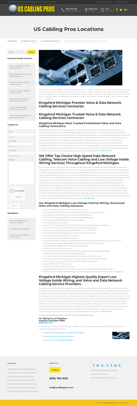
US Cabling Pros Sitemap (19, 229)
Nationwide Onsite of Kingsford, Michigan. (58, 336)
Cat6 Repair (98, 92)
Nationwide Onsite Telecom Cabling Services (20, 75)
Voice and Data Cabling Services (75, 90)
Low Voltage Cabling (74, 94)
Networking (74, 96)
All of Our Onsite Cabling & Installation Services (20, 116)
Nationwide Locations (121, 2)
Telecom (113, 96)
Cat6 (67, 92)
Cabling (90, 90)
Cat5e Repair (52, 92)
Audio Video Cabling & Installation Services (18, 108)
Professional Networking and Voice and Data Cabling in (59, 315)
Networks (82, 96)
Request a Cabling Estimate (104, 2)
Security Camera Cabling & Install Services (20, 92)
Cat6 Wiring (106, 92)
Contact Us (14, 205)
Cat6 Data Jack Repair (86, 92)
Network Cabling (93, 94)
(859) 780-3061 (106, 150)
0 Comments (49, 99)
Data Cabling (115, 92)
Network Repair (65, 96)
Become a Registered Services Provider (18, 222)
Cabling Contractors (100, 90)
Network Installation (52, 96)
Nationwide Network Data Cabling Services (20, 67)
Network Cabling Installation (109, 94)
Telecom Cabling (122, 96)
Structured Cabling (104, 96)
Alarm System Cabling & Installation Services (19, 100)
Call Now (54, 370)
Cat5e (109, 90)
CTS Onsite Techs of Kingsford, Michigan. (58, 340)
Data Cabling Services (51, 94)
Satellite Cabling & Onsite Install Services (20, 83)
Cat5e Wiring (61, 92)
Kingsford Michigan (86, 315)
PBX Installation (91, 96)
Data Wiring (62, 94)
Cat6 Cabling (74, 92)
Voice (40, 99)
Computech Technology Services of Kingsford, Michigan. (63, 332)
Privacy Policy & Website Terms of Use (19, 236)
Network (84, 94)
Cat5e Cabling (116, 90)
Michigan (73, 132)
